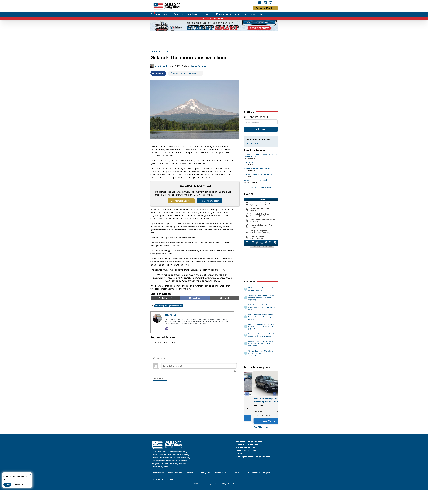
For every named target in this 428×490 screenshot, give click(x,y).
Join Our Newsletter (209, 200)
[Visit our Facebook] (260, 3)
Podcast (253, 14)
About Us (238, 14)
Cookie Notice (235, 473)
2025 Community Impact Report (258, 473)
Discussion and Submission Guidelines (167, 473)
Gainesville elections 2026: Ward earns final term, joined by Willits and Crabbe (260, 343)
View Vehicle (261, 421)
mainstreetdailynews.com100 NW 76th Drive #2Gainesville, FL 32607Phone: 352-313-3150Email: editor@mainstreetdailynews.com (253, 449)
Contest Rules (220, 473)
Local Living (192, 14)
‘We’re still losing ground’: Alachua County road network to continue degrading (261, 297)
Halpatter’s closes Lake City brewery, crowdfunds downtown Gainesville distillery (262, 307)
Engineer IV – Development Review (257, 168)
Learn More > (19, 485)
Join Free (260, 129)
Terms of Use (191, 473)
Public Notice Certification (163, 480)
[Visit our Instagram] (270, 3)
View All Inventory (261, 427)
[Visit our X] (265, 3)
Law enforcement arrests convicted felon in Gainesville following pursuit (261, 317)
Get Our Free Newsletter (213, 19)
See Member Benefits (181, 200)
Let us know (252, 143)
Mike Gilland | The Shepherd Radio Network (168, 306)
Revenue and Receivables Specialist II (258, 174)
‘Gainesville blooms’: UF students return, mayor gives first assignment (260, 353)
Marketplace (222, 14)
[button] (247, 394)
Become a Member (265, 8)
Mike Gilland (161, 66)
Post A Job (255, 187)
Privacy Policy (206, 473)
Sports (177, 14)
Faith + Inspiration (159, 51)
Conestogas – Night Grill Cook (255, 180)
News (165, 14)
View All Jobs (266, 187)
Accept (7, 485)
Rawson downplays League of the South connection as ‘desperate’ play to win (261, 326)
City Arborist (249, 163)
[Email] (166, 328)
